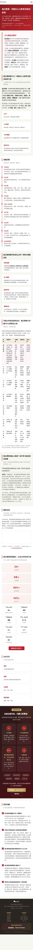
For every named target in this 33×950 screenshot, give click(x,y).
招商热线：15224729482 (16, 927)
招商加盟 (9, 921)
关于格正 (9, 915)
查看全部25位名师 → (16, 648)
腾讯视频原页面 (16, 548)
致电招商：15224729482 (16, 790)
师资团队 (9, 917)
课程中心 (24, 311)
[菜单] (31, 2)
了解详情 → (17, 794)
